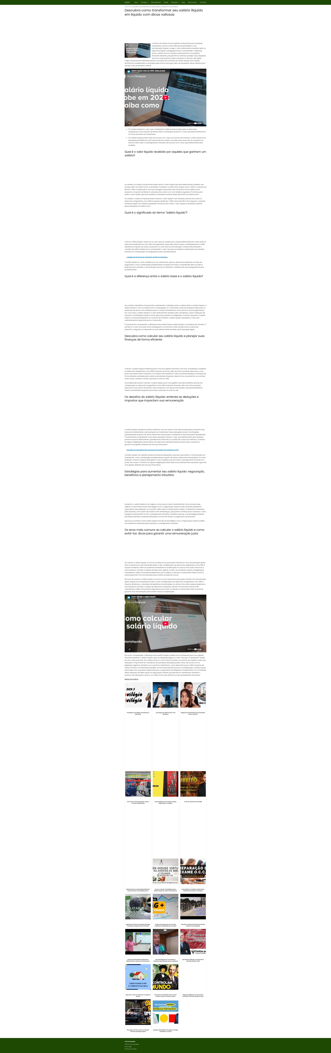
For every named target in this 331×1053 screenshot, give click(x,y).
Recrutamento (156, 2)
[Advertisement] (165, 29)
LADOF (127, 2)
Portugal (144, 2)
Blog (183, 2)
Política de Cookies (131, 1049)
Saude (166, 2)
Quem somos (192, 2)
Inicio (136, 2)
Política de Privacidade (132, 1044)
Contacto (203, 2)
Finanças (174, 2)
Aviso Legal (128, 1046)
